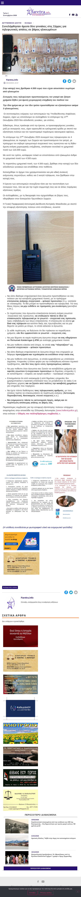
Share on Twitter (69, 81)
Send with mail (74, 81)
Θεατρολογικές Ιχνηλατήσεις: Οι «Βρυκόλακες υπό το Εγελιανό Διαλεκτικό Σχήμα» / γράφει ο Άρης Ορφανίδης (51, 855)
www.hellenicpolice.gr (67, 410)
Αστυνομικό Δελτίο (12, 23)
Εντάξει (32, 893)
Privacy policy (46, 893)
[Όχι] (77, 891)
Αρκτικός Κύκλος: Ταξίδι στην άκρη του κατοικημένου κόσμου (53, 838)
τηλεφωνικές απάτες (10, 587)
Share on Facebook (64, 81)
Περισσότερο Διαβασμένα (40, 868)
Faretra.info (12, 80)
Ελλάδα (28, 23)
